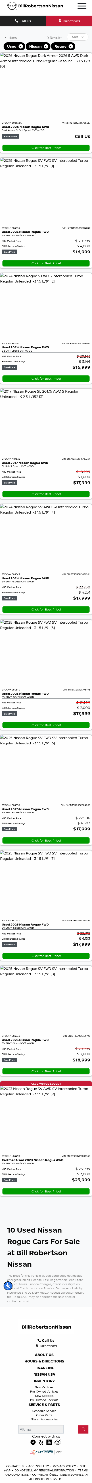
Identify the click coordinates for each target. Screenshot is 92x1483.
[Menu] (82, 6)
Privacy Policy (65, 1466)
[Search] (83, 1429)
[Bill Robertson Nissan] (35, 6)
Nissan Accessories (44, 1419)
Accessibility (39, 1466)
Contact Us (15, 1466)
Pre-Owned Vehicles (44, 1391)
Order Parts (44, 1415)
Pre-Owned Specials (44, 1400)
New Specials (44, 1396)
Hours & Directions (44, 1361)
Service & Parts (44, 1405)
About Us (44, 1355)
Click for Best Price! (46, 147)
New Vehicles (44, 1387)
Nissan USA (44, 1374)
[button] (8, 1285)
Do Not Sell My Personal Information (45, 1470)
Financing (44, 1368)
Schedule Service (44, 1411)
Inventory (44, 1381)
